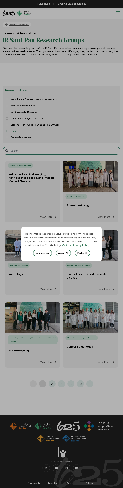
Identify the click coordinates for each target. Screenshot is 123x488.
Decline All (82, 253)
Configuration (42, 253)
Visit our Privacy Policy (75, 245)
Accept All (63, 253)
